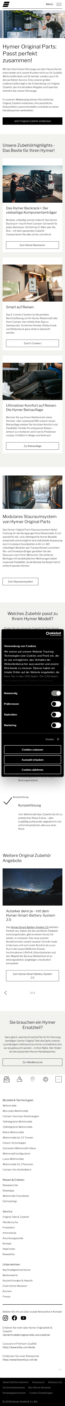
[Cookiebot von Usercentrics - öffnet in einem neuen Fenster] (46, 634)
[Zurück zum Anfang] (59, 1370)
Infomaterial (9, 1232)
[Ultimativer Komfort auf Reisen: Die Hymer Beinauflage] (32, 381)
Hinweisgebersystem (14, 1392)
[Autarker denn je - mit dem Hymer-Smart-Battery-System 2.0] (32, 887)
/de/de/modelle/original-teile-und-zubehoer (26, 1334)
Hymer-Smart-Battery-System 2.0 (30, 927)
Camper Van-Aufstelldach (17, 1169)
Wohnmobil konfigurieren (16, 1153)
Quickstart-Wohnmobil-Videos (19, 1148)
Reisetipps (8, 1190)
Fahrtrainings (10, 1201)
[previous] (5, 993)
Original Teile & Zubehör (16, 1216)
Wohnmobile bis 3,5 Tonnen (18, 1137)
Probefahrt (9, 1227)
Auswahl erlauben (33, 759)
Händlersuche (10, 1222)
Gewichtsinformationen (16, 1382)
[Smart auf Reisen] (32, 283)
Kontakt (7, 1243)
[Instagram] (5, 1318)
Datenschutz (55, 1382)
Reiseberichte (10, 1185)
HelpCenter (9, 1248)
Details (50, 739)
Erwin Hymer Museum (15, 1285)
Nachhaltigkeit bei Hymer (17, 1269)
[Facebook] (14, 1318)
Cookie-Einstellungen (41, 1392)
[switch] (56, 704)
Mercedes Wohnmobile (15, 1110)
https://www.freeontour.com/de (20, 1359)
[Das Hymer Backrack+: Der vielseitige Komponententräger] (32, 184)
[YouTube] (23, 1318)
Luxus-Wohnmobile (13, 1158)
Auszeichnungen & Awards (18, 1280)
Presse (6, 1296)
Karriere (7, 1291)
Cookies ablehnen (32, 769)
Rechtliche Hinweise (39, 1387)
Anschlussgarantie (13, 1238)
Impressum (38, 1382)
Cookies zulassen (32, 749)
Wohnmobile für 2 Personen (18, 1164)
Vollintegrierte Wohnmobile (17, 1126)
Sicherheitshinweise (14, 1387)
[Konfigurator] (45, 1079)
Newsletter (9, 1254)
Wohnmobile (9, 1105)
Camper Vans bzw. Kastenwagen (21, 1116)
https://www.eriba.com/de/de (19, 1347)
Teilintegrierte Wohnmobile (17, 1121)
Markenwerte (10, 1275)
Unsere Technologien (14, 1142)
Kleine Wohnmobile (13, 1132)
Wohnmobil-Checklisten (16, 1195)
